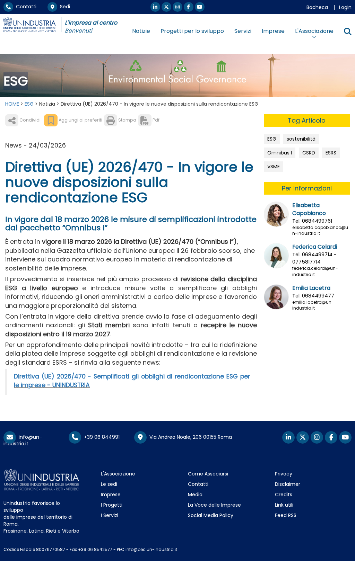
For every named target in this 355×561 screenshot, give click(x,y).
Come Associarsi (208, 473)
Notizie (141, 31)
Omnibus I (279, 152)
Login (345, 7)
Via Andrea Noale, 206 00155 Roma (189, 437)
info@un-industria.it (22, 440)
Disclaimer (287, 484)
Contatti (24, 6)
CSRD (308, 152)
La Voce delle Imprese (214, 504)
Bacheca (317, 7)
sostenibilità (301, 138)
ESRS (331, 152)
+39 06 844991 (100, 437)
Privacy (283, 473)
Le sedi (109, 484)
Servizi (242, 31)
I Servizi (109, 515)
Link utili (284, 504)
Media (195, 494)
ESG (29, 103)
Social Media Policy (210, 515)
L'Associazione (118, 473)
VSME (273, 166)
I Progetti (111, 504)
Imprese (273, 31)
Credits (283, 494)
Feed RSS (285, 515)
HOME (12, 103)
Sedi (63, 6)
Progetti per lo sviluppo (192, 31)
